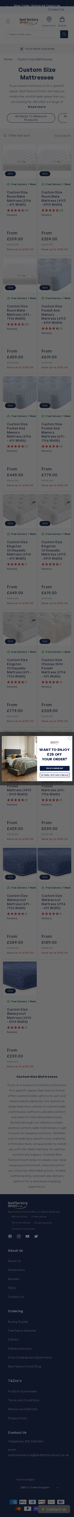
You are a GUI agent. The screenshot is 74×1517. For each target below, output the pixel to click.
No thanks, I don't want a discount (54, 775)
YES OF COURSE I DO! (54, 768)
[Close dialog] (69, 738)
